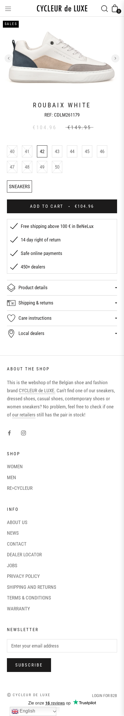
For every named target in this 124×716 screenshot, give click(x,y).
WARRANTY (18, 609)
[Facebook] (9, 433)
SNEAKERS (19, 186)
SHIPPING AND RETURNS (31, 587)
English (26, 711)
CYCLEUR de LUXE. (37, 390)
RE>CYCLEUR (20, 488)
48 (27, 167)
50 (57, 167)
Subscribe (29, 665)
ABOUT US (17, 522)
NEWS (13, 533)
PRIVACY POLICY (23, 576)
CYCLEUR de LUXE (31, 695)
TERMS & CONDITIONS (29, 598)
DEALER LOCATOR (24, 554)
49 (42, 167)
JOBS (12, 565)
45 (87, 151)
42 (42, 151)
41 (27, 151)
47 (12, 167)
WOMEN (15, 466)
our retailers (23, 415)
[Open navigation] (8, 8)
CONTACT (17, 544)
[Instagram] (23, 433)
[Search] (104, 8)
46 (102, 151)
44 (72, 151)
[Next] (115, 58)
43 (57, 151)
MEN (11, 477)
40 (12, 151)
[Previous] (9, 58)
